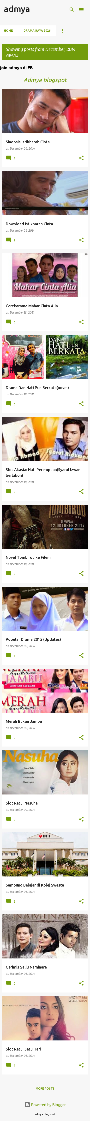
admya (17, 9)
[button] (81, 158)
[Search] (72, 9)
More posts (45, 1088)
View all (12, 55)
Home (8, 30)
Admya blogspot (45, 80)
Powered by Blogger (48, 1105)
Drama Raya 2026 (37, 30)
